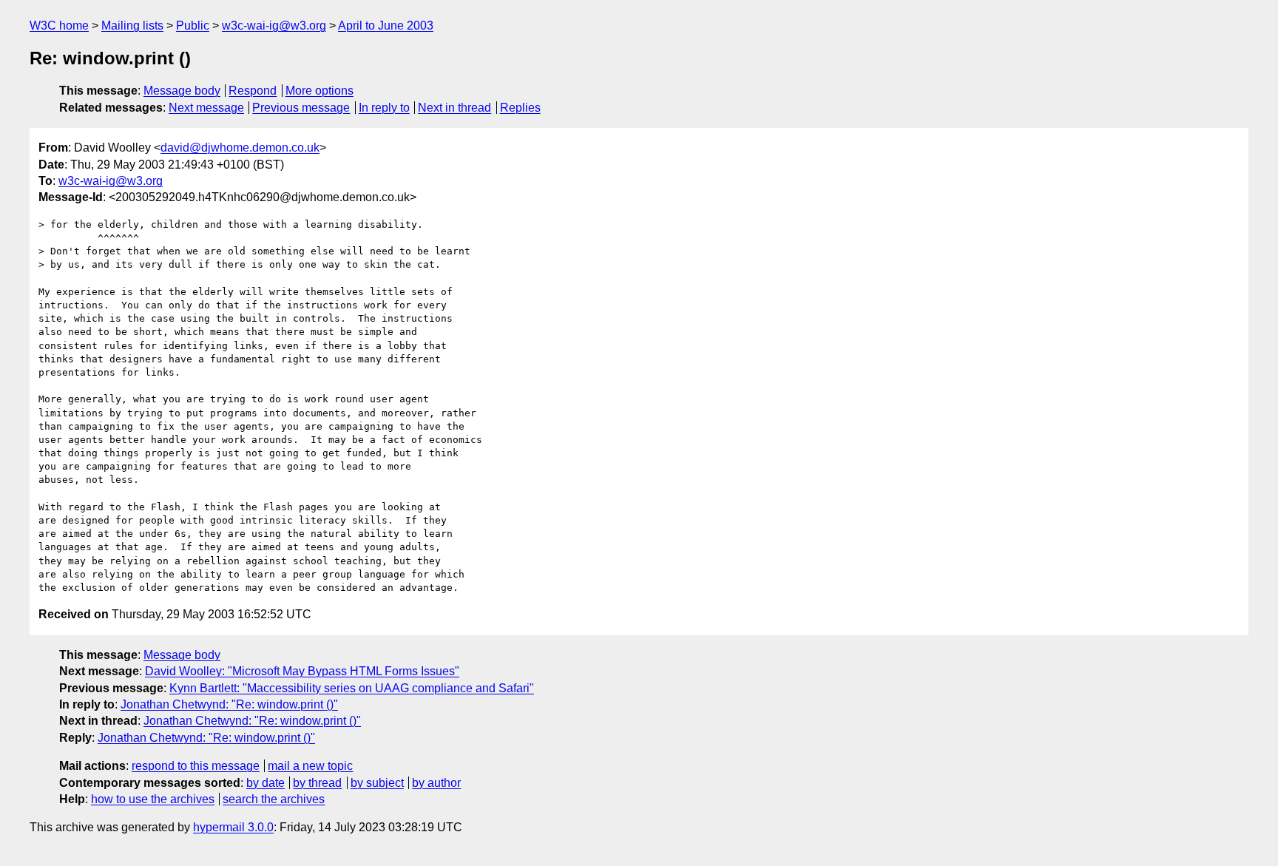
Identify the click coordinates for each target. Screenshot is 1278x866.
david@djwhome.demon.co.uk (240, 147)
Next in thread (454, 107)
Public (192, 25)
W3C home (59, 25)
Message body (181, 90)
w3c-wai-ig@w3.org (274, 25)
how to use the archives (152, 799)
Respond (253, 90)
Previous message (301, 107)
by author (436, 783)
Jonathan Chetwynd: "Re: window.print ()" (229, 704)
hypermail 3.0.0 (233, 827)
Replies (520, 107)
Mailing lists (132, 25)
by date (265, 783)
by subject (377, 783)
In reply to (384, 107)
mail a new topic (310, 766)
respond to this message (196, 766)
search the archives (274, 799)
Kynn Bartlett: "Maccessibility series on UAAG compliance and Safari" (351, 688)
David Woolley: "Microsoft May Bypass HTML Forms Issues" (302, 671)
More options (319, 90)
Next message (206, 107)
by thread (317, 783)
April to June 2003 (385, 25)
